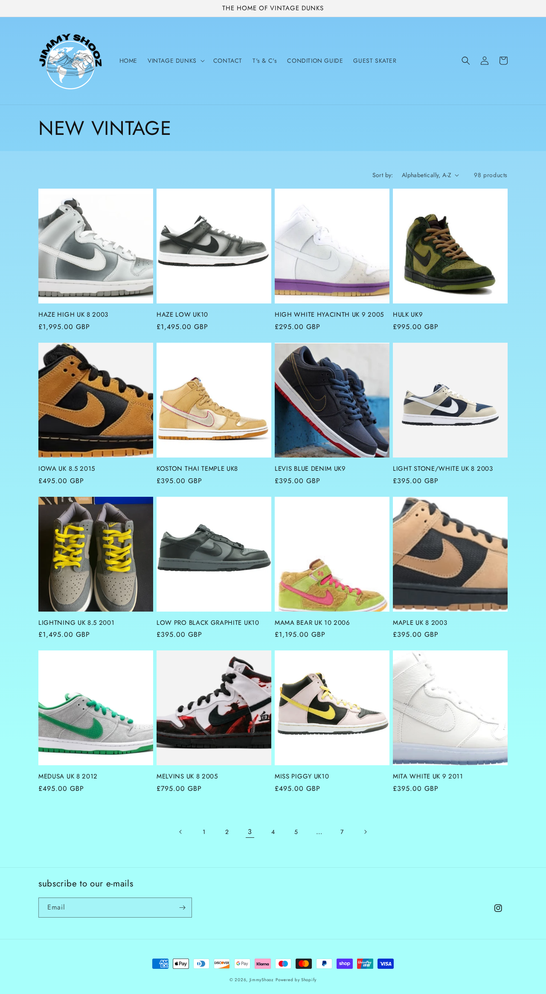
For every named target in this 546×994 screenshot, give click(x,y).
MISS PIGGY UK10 (302, 776)
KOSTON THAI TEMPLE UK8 (197, 469)
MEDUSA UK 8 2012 (68, 776)
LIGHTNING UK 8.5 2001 (76, 623)
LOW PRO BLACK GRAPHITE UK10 (208, 623)
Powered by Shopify (296, 980)
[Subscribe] (182, 908)
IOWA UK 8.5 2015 (66, 469)
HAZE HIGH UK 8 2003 (73, 315)
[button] (175, 61)
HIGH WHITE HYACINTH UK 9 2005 (329, 315)
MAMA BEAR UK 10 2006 (312, 623)
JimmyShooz (262, 980)
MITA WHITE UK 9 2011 (428, 776)
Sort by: (382, 175)
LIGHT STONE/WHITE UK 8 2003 (443, 469)
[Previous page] (180, 831)
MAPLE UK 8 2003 (420, 623)
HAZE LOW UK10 (182, 315)
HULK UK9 (408, 315)
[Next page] (365, 831)
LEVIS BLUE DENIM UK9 (310, 469)
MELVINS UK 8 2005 (187, 776)
